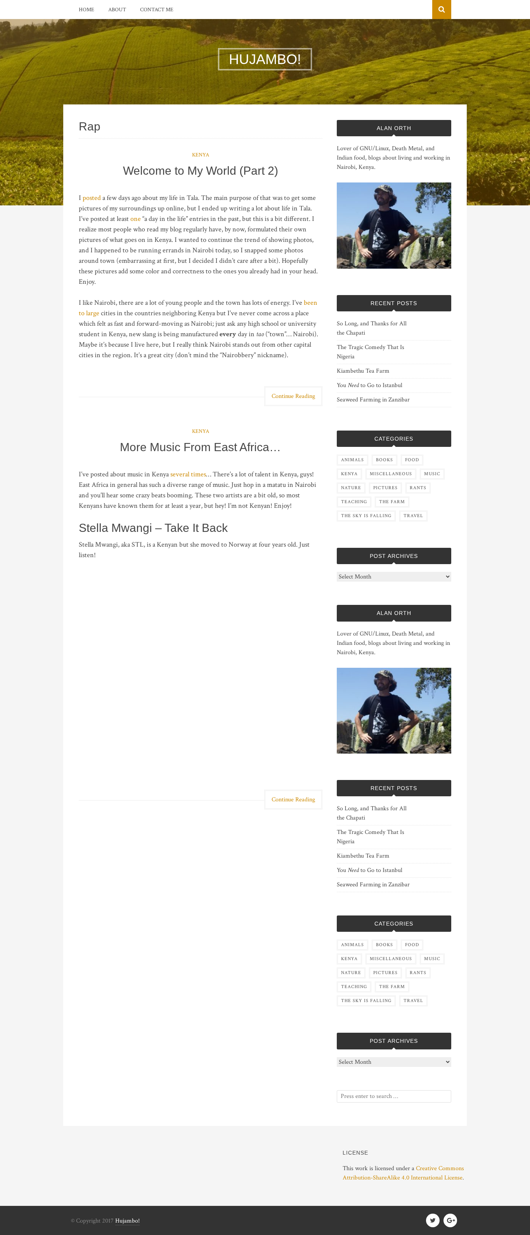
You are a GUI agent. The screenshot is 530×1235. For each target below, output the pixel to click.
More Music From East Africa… (200, 447)
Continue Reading (293, 396)
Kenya (200, 154)
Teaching (354, 502)
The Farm (392, 502)
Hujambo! (127, 1221)
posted (92, 197)
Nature (351, 488)
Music (432, 474)
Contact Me (156, 9)
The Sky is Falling (366, 516)
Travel (413, 516)
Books (384, 460)
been (310, 302)
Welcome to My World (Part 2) (200, 170)
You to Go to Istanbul (369, 385)
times (198, 474)
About (117, 9)
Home (86, 9)
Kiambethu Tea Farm (363, 371)
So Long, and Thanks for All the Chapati (372, 328)
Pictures (385, 488)
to (82, 313)
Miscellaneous (391, 474)
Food (412, 460)
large (92, 313)
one (135, 218)
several (179, 474)
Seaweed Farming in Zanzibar (373, 400)
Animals (352, 460)
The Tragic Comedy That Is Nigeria (370, 352)
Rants (418, 488)
